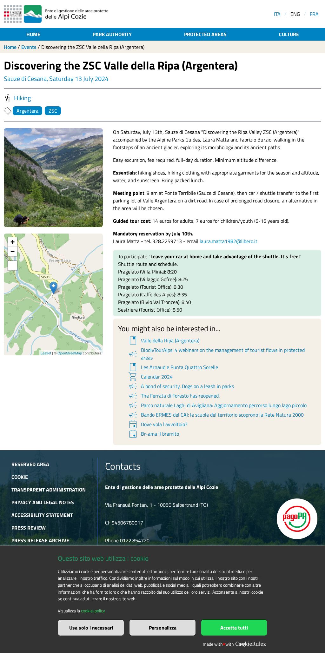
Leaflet (46, 352)
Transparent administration (48, 489)
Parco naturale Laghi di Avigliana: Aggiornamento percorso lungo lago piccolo (217, 405)
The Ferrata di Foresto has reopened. (174, 395)
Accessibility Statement (42, 515)
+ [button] (12, 242)
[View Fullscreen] (12, 265)
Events (28, 47)
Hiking (22, 98)
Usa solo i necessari (91, 627)
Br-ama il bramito (153, 434)
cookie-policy (93, 610)
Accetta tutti (234, 627)
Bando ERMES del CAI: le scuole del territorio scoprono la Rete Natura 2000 (216, 415)
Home (33, 34)
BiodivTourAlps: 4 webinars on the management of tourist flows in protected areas (216, 353)
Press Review (28, 527)
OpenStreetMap (69, 352)
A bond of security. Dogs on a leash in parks (181, 386)
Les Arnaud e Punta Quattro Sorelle (173, 367)
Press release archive (40, 540)
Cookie (19, 477)
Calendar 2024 (150, 376)
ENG (295, 14)
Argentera (27, 111)
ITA (277, 14)
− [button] (12, 251)
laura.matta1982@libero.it (228, 241)
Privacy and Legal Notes (42, 502)
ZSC (53, 111)
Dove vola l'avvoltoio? (157, 424)
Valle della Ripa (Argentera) (163, 340)
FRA (314, 14)
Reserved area (30, 464)
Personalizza (162, 627)
